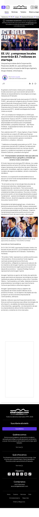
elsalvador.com (32, 22)
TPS (11, 17)
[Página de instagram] (17, 475)
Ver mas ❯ (19, 447)
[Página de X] (13, 475)
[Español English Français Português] (36, 7)
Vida (29, 494)
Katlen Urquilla (15, 77)
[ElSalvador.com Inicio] (20, 7)
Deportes (25, 498)
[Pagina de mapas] (32, 7)
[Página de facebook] (9, 475)
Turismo (23, 12)
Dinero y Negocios (19, 502)
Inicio (7, 12)
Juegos (17, 17)
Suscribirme (19, 429)
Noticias (15, 12)
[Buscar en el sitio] (7, 7)
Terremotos (4, 17)
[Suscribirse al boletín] (3, 7)
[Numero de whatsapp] (21, 475)
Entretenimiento (14, 498)
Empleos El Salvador (28, 17)
